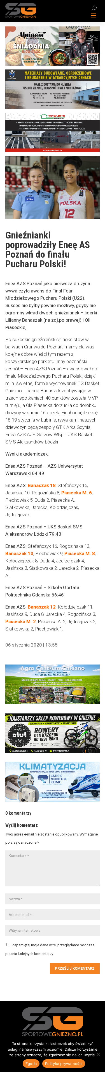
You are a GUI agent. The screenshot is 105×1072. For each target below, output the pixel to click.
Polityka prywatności (63, 1063)
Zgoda (31, 1063)
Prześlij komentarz (75, 968)
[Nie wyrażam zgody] (98, 1054)
